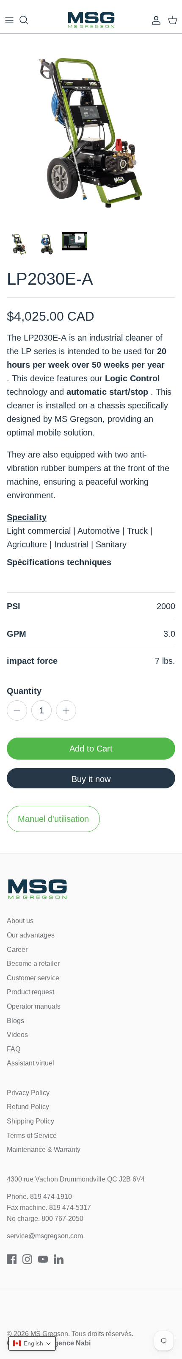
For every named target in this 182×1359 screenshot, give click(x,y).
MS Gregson (49, 1333)
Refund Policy (28, 1106)
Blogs (15, 1020)
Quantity (24, 691)
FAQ (13, 1049)
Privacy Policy (28, 1092)
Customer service (33, 978)
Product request (30, 992)
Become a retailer (33, 963)
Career (17, 949)
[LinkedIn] (58, 1259)
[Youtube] (43, 1259)
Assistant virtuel (30, 1063)
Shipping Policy (30, 1121)
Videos (17, 1034)
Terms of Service (32, 1135)
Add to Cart (91, 748)
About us (20, 920)
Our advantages (31, 935)
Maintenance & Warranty (43, 1149)
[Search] (28, 20)
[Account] (154, 20)
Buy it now (91, 779)
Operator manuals (34, 1006)
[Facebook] (12, 1259)
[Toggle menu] (9, 20)
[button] (32, 1343)
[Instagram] (27, 1259)
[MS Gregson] (91, 20)
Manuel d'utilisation (53, 819)
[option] (91, 132)
